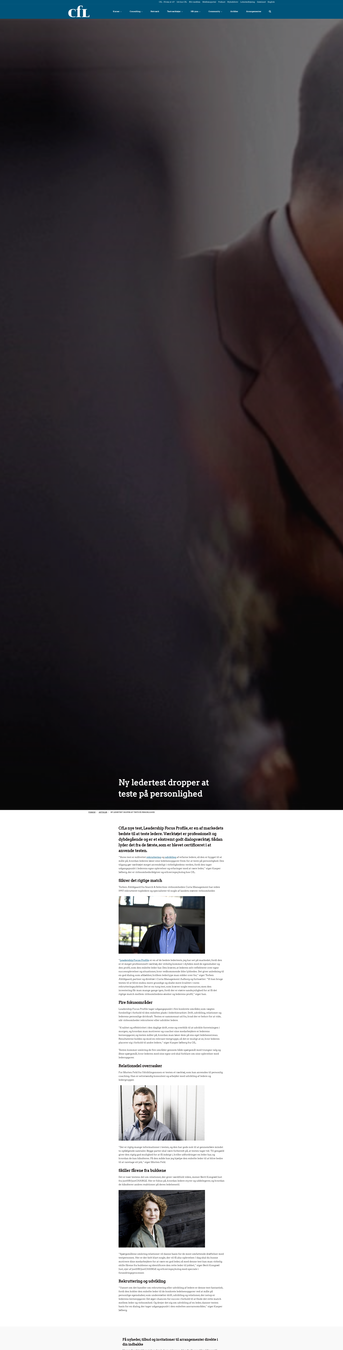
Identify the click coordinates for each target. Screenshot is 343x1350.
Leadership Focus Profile (134, 960)
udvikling (170, 857)
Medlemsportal (209, 2)
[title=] (270, 11)
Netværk (155, 11)
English (271, 2)
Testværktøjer (174, 11)
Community (214, 11)
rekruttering (153, 857)
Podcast (221, 2)
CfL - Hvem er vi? (167, 2)
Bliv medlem (194, 2)
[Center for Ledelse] (78, 11)
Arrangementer (253, 11)
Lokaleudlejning (247, 2)
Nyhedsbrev (232, 2)
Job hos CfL (181, 2)
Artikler (234, 11)
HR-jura (195, 11)
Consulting (135, 11)
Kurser (116, 11)
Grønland (261, 2)
